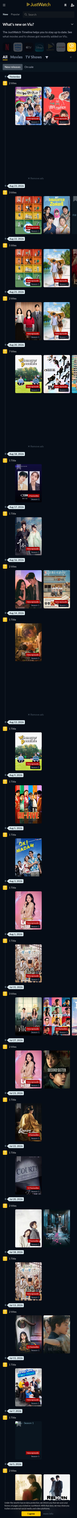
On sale (29, 67)
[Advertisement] (36, 153)
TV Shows (33, 57)
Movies (16, 57)
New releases (13, 67)
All (5, 57)
